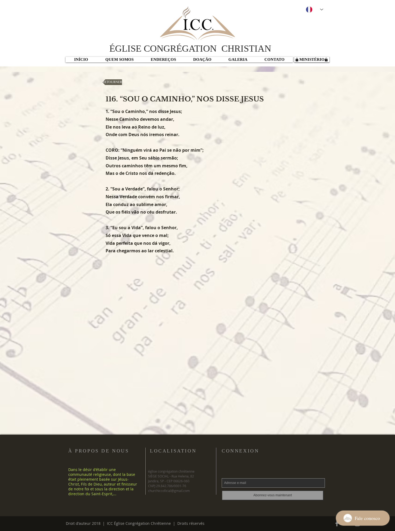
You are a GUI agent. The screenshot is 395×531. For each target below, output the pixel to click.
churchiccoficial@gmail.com (169, 490)
